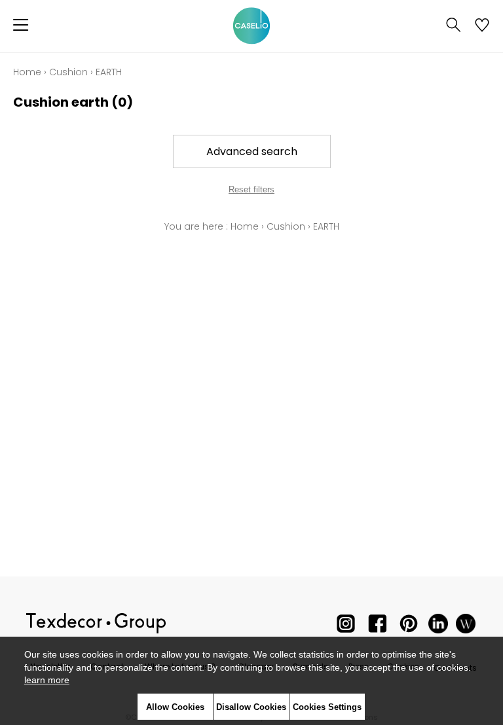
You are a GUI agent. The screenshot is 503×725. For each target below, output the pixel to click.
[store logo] (251, 26)
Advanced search (251, 151)
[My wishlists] (482, 26)
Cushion (68, 72)
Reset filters (251, 189)
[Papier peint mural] (465, 626)
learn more (46, 680)
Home (27, 72)
